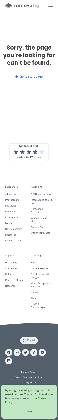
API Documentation (41, 194)
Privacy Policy (29, 382)
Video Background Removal (41, 285)
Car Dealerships (13, 228)
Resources (11, 285)
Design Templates (40, 232)
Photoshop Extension (37, 210)
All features (11, 194)
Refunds (9, 274)
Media (8, 223)
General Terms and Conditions (29, 377)
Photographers (13, 199)
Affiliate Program (40, 268)
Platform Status (14, 280)
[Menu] (50, 6)
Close (29, 411)
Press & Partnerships (38, 305)
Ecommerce (11, 217)
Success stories (13, 240)
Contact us (11, 268)
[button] (8, 352)
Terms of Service (29, 372)
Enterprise (10, 234)
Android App (37, 227)
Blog (33, 262)
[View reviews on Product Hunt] (29, 152)
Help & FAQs (11, 262)
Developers (11, 211)
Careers (35, 292)
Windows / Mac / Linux (39, 219)
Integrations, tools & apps (42, 201)
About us (35, 298)
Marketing (10, 205)
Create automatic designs (40, 276)
